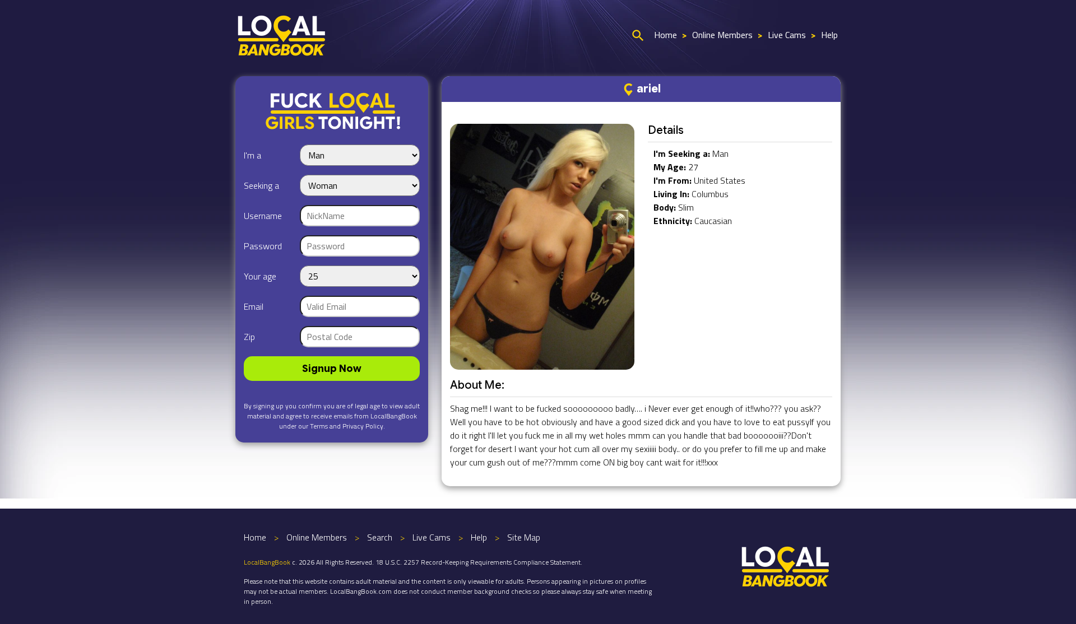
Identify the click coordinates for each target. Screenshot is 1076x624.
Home (665, 34)
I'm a (252, 155)
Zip (249, 336)
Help (829, 34)
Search (379, 537)
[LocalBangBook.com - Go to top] (785, 565)
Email (253, 306)
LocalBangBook (267, 562)
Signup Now (331, 368)
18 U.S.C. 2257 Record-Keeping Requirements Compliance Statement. (478, 562)
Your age (260, 276)
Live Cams (787, 34)
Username (263, 215)
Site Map (523, 537)
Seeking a (261, 185)
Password (263, 246)
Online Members (722, 34)
